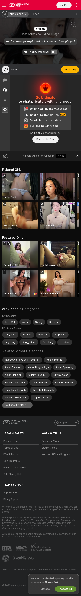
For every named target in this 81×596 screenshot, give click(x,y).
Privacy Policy (11, 441)
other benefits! (52, 132)
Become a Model (51, 441)
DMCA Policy (10, 454)
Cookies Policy (11, 461)
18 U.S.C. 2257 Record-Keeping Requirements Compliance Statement (39, 569)
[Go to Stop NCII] (24, 558)
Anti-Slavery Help (12, 474)
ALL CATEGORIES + (17, 405)
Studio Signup (49, 447)
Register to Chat (45, 139)
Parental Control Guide (15, 467)
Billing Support (11, 499)
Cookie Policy (52, 582)
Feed (36, 14)
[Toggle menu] (4, 5)
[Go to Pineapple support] (6, 558)
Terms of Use (10, 447)
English (64, 422)
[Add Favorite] (5, 69)
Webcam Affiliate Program (56, 454)
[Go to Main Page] (24, 5)
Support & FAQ (11, 492)
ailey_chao (10, 309)
